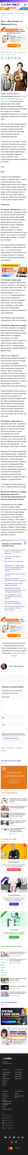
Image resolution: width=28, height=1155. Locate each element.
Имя (3, 717)
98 (19, 988)
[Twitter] (14, 1137)
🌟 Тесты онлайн (7, 1128)
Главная (4, 13)
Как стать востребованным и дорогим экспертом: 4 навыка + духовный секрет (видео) (17, 815)
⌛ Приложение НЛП (8, 1125)
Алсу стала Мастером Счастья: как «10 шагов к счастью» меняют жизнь (15, 608)
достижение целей (11, 747)
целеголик (4, 750)
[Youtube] (5, 1137)
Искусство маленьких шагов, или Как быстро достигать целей (18, 992)
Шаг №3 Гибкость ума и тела (14, 561)
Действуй (10, 13)
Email (3, 724)
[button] (2, 58)
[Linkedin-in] (22, 1137)
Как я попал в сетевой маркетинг (18, 986)
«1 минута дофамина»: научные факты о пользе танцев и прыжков (15, 551)
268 (19, 962)
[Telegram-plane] (18, 1137)
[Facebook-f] (10, 1137)
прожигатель (19, 747)
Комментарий (6, 697)
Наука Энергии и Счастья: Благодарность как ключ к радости (13, 596)
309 (19, 955)
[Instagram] (12, 1142)
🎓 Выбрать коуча (7, 1117)
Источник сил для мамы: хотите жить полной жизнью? (17, 960)
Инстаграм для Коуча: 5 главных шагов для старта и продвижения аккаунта (18, 800)
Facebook (22, 653)
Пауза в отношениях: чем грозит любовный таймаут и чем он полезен (17, 822)
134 (19, 982)
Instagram (15, 653)
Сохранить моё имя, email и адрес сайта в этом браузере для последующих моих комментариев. (13, 734)
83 (19, 995)
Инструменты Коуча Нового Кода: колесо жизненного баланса (18, 807)
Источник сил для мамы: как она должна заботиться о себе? (18, 953)
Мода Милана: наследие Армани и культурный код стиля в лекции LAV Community (15, 590)
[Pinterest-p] (16, 1142)
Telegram (14, 656)
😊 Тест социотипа (7, 1123)
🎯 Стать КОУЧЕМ (7, 1120)
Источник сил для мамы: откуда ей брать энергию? (17, 979)
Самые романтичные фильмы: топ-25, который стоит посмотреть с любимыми (17, 830)
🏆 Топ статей (6, 1115)
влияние (3, 747)
